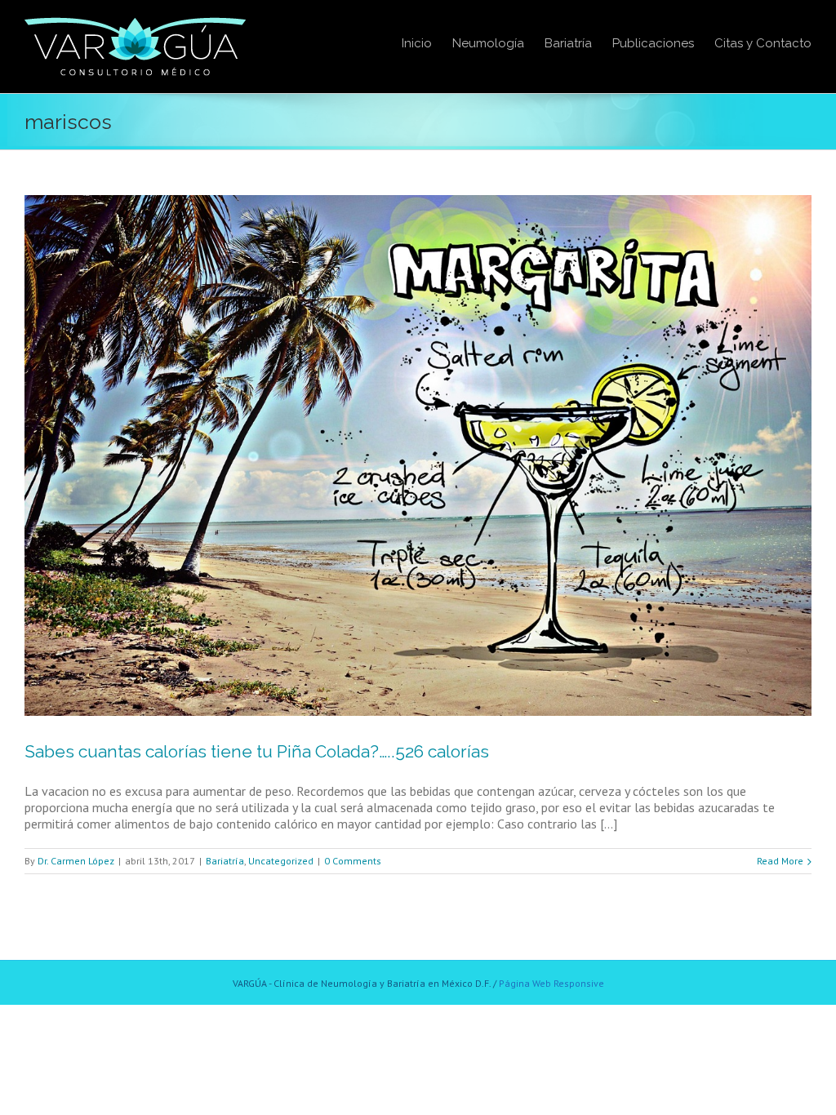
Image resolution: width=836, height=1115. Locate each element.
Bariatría (225, 861)
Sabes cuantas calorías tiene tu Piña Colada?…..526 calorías (256, 751)
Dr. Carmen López (76, 861)
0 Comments (352, 861)
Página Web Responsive (551, 983)
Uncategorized (281, 861)
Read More (780, 861)
